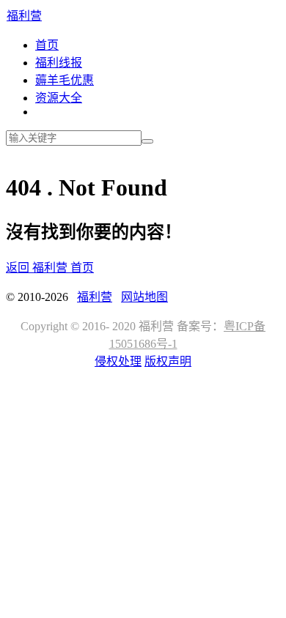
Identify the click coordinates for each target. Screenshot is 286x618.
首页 (47, 45)
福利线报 (58, 62)
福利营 (24, 16)
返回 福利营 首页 (50, 267)
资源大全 (58, 98)
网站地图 (144, 297)
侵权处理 (118, 361)
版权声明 (167, 361)
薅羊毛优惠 (64, 80)
